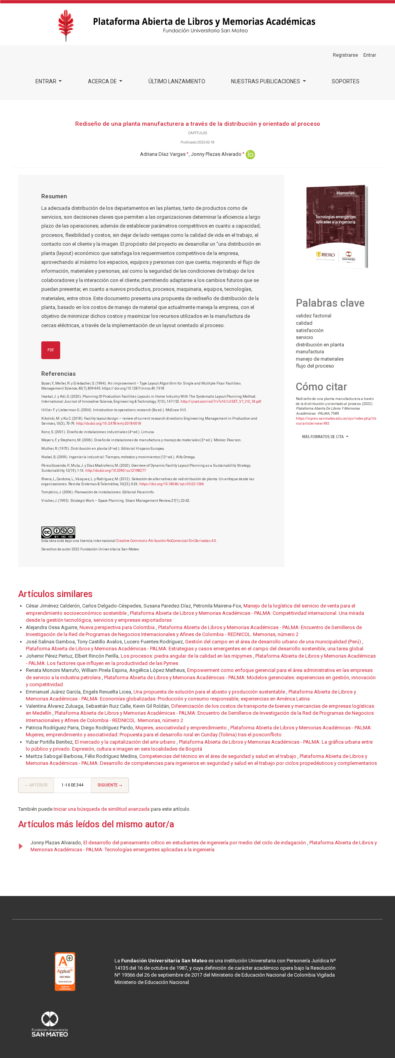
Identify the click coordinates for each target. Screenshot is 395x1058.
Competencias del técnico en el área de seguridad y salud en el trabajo (218, 756)
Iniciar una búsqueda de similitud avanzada (102, 809)
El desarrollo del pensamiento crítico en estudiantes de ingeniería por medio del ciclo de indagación (195, 842)
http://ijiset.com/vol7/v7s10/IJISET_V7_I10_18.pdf (221, 401)
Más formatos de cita (323, 437)
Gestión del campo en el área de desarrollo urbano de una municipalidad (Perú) (273, 642)
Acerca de (103, 81)
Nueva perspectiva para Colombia (117, 627)
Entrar (46, 81)
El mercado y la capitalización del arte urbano (126, 742)
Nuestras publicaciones (266, 81)
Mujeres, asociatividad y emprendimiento (181, 728)
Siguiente (110, 785)
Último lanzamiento (177, 81)
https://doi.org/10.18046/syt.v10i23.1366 (171, 484)
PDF (50, 350)
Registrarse (345, 55)
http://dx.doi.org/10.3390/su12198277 (115, 470)
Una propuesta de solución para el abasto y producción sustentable (209, 692)
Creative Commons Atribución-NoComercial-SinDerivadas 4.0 (166, 541)
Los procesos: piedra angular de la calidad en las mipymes (187, 656)
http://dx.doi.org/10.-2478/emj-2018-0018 (108, 423)
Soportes (346, 81)
